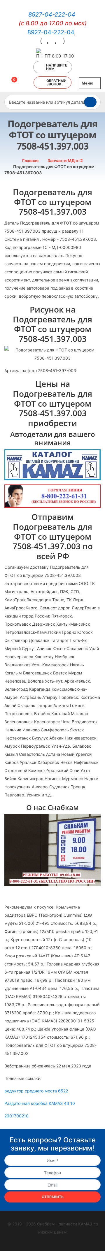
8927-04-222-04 (51, 14)
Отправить (53, 1197)
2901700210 (16, 1115)
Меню (88, 83)
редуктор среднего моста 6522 (36, 1090)
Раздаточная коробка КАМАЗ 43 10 (39, 1103)
